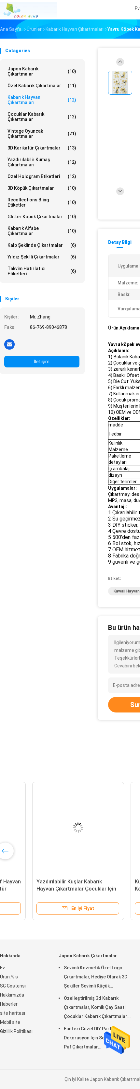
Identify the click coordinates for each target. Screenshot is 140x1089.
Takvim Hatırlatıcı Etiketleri (41, 271)
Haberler (9, 1004)
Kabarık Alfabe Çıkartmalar (41, 231)
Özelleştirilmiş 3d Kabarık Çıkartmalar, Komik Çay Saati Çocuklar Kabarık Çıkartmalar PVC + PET (95, 1008)
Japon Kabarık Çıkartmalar (41, 71)
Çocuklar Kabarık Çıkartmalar (41, 117)
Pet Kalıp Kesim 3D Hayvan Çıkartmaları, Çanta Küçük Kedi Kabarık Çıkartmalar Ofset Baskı (47, 889)
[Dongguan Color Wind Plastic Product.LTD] (28, 10)
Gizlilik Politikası (16, 1031)
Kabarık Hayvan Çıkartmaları (41, 100)
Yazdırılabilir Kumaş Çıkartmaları (41, 162)
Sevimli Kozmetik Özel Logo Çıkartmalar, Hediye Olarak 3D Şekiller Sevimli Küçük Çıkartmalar (95, 977)
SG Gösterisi (13, 985)
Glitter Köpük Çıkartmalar (41, 216)
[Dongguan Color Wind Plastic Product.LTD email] (9, 344)
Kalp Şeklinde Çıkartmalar (41, 245)
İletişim (41, 361)
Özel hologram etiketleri (41, 176)
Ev (2, 967)
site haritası (12, 1013)
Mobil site (10, 1022)
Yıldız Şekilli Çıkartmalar (41, 256)
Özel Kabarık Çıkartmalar (41, 85)
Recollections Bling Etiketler (41, 202)
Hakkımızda (12, 995)
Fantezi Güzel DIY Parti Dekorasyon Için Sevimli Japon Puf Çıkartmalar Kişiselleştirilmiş (96, 1038)
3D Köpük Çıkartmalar (41, 188)
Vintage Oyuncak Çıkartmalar (41, 133)
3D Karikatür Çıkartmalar (41, 147)
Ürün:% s (9, 976)
